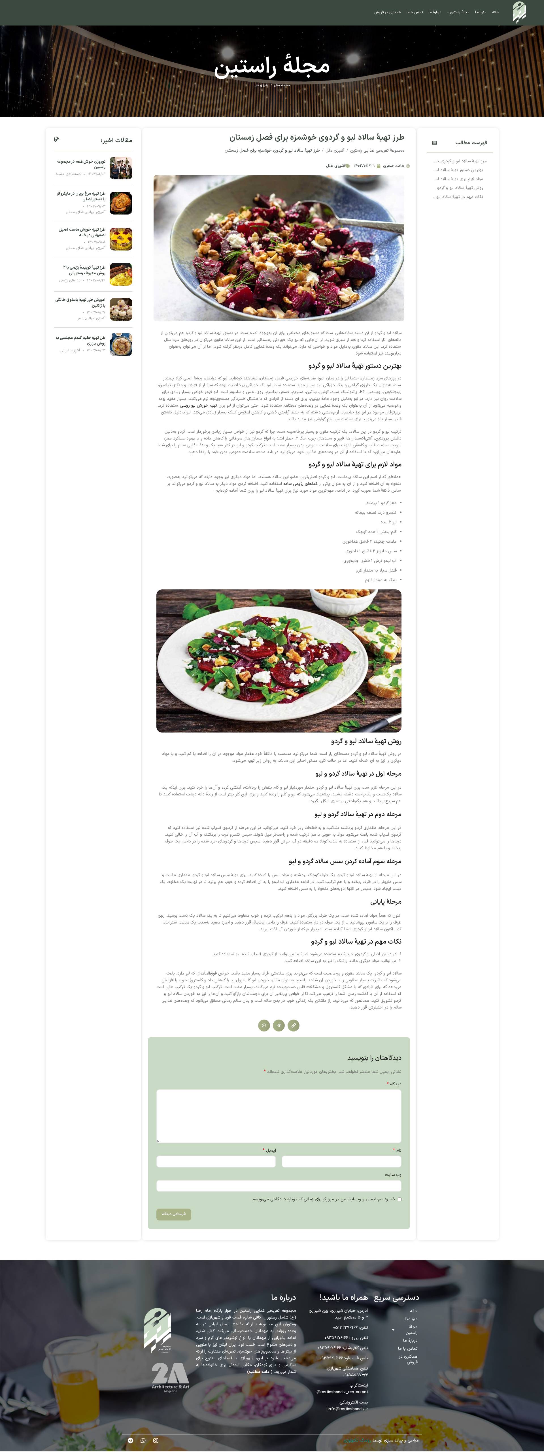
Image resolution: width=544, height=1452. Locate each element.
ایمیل (269, 1150)
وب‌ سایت (393, 1175)
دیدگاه (394, 1084)
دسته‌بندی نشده (68, 174)
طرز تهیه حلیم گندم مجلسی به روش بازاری (80, 341)
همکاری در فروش (408, 1359)
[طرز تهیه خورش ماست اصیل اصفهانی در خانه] (121, 239)
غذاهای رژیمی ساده (300, 484)
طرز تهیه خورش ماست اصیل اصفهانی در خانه (82, 232)
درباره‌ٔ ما (410, 1341)
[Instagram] (156, 1440)
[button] (434, 143)
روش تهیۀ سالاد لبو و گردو (460, 188)
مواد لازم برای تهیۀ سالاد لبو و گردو (457, 179)
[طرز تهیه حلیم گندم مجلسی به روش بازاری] (121, 344)
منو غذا (411, 1319)
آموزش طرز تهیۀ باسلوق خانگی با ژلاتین (80, 303)
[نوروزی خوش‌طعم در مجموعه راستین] (121, 168)
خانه (414, 1311)
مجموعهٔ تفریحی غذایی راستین (377, 150)
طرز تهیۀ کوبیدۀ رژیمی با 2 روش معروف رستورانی (84, 270)
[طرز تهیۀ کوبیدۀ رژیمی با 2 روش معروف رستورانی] (121, 274)
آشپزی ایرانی (95, 212)
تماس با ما (408, 1348)
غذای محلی (75, 212)
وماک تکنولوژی (356, 1440)
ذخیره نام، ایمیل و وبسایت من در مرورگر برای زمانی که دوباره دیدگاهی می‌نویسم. (323, 1199)
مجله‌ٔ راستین (412, 1330)
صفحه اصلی (282, 85)
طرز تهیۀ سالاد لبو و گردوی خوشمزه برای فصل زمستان (459, 161)
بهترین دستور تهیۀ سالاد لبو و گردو (457, 170)
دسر (80, 318)
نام (397, 1150)
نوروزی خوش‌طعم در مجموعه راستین (81, 164)
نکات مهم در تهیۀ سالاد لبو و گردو (457, 197)
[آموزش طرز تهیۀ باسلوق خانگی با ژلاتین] (121, 309)
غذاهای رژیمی (69, 280)
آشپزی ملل (261, 85)
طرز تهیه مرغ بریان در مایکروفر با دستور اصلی (81, 196)
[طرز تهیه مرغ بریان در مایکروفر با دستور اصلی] (121, 203)
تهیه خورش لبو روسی (198, 405)
